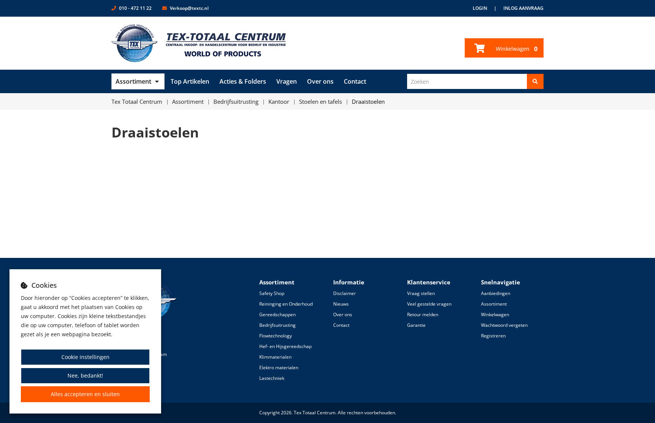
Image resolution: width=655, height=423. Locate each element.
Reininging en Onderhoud (286, 304)
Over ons (320, 81)
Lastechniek (271, 378)
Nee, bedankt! (85, 375)
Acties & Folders (242, 81)
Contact (355, 81)
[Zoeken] (535, 81)
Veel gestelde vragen (429, 304)
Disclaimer (344, 293)
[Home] (198, 43)
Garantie (416, 325)
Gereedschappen (277, 314)
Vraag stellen (421, 293)
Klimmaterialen (275, 357)
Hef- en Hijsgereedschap (285, 346)
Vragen (286, 81)
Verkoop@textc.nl (189, 8)
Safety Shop (271, 293)
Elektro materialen (278, 367)
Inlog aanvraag (523, 8)
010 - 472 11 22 (135, 8)
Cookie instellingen (85, 357)
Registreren (493, 335)
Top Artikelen (190, 81)
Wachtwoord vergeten (504, 325)
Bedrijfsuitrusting (277, 325)
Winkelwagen (515, 49)
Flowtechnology (275, 335)
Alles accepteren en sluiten (85, 394)
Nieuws (341, 304)
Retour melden (422, 314)
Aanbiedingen (495, 293)
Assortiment (133, 81)
